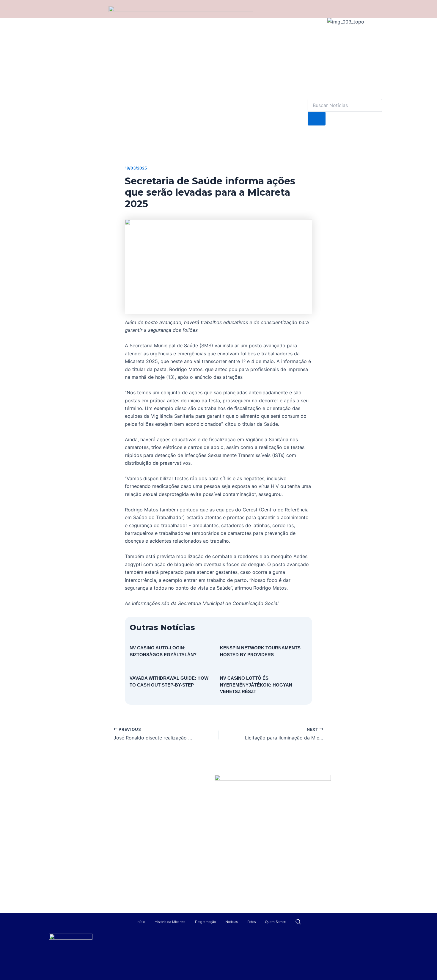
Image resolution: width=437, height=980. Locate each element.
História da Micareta (170, 922)
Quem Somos (275, 922)
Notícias (231, 922)
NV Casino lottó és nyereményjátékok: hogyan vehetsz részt (256, 685)
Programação (205, 922)
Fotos (251, 922)
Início (140, 922)
